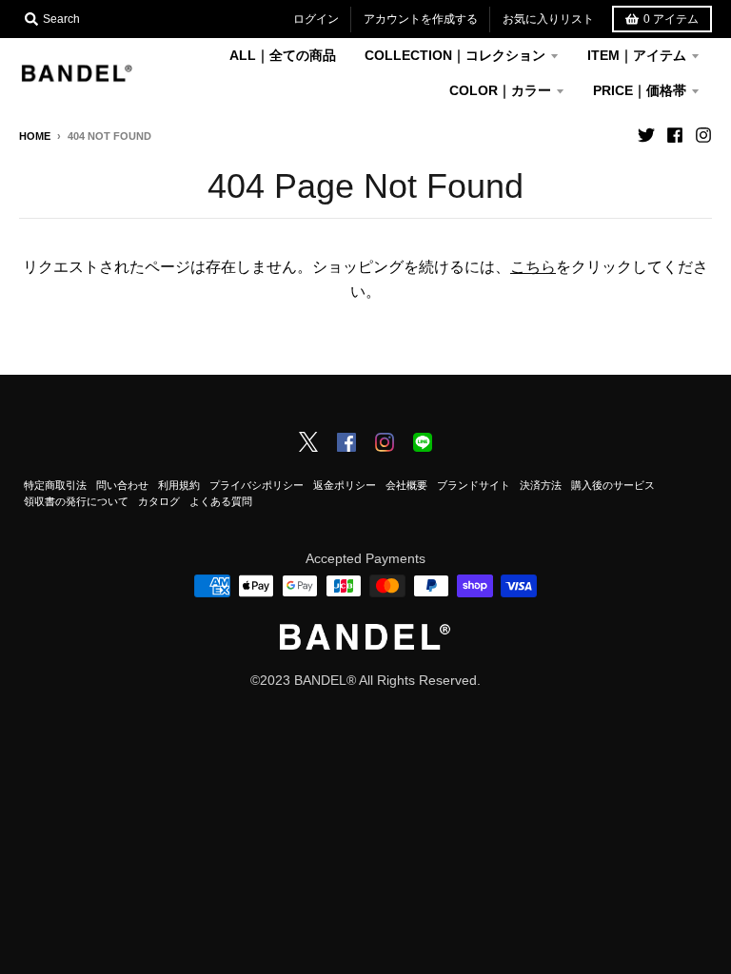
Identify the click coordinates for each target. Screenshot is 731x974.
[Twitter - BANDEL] (308, 443)
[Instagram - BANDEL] (384, 444)
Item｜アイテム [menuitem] (636, 55)
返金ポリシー (344, 485)
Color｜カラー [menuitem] (500, 90)
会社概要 (406, 485)
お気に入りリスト (548, 19)
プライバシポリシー (256, 485)
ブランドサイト (473, 485)
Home (34, 136)
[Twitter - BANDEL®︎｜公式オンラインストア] (646, 135)
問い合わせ (122, 485)
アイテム (671, 19)
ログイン (316, 19)
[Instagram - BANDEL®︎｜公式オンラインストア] (703, 135)
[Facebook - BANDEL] (346, 444)
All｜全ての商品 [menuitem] (282, 55)
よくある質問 (220, 501)
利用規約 (179, 485)
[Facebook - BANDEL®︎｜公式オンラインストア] (674, 135)
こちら (533, 267)
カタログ (159, 501)
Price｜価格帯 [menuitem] (639, 90)
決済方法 (541, 485)
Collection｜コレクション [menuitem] (455, 55)
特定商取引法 (55, 485)
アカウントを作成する (421, 19)
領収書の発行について (76, 501)
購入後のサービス (613, 485)
